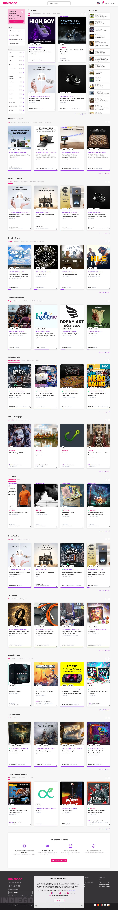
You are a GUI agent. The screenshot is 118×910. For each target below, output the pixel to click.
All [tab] (29, 13)
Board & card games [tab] (14, 360)
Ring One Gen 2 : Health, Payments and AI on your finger (97, 216)
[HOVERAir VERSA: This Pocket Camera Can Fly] (41, 79)
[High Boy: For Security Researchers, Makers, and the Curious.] (41, 30)
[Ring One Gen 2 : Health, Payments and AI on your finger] (72, 79)
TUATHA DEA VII (41, 274)
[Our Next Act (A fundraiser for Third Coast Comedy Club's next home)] (19, 257)
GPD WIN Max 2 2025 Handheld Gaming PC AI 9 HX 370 (45, 157)
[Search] (49, 3)
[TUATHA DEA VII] (46, 257)
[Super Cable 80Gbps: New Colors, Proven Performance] (46, 614)
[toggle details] (55, 61)
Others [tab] (37, 360)
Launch (16, 21)
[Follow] (37, 447)
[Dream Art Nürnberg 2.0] (72, 316)
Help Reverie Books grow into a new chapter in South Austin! (46, 336)
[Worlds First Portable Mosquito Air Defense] (72, 137)
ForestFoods (92, 334)
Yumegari (91, 632)
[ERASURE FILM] (46, 495)
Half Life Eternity (94, 274)
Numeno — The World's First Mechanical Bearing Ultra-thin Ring (19, 634)
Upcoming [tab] (16, 181)
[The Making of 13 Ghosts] (19, 435)
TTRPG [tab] (23, 360)
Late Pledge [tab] (33, 181)
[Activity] (103, 3)
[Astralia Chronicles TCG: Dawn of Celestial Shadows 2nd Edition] (46, 376)
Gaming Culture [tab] (56, 13)
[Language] (98, 3)
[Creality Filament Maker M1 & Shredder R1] (19, 137)
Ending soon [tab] (40, 181)
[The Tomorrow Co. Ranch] (19, 316)
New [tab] (18, 479)
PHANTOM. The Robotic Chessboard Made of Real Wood (97, 157)
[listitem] (16, 53)
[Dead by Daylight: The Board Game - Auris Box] (19, 376)
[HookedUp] (72, 435)
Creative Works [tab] (46, 13)
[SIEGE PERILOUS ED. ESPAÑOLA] (72, 495)
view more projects (80, 114)
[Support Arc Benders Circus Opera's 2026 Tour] (72, 614)
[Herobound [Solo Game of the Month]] (98, 376)
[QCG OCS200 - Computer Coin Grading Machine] (72, 197)
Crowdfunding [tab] (24, 181)
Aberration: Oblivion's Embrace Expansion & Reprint (95, 514)
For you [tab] (10, 181)
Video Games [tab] (30, 360)
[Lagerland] (46, 435)
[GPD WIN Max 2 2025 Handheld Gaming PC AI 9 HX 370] (46, 137)
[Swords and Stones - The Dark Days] (72, 376)
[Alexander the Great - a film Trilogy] (98, 435)
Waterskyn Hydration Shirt (18, 512)
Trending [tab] (10, 539)
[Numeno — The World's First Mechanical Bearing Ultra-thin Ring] (19, 614)
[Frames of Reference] (72, 257)
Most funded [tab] (18, 539)
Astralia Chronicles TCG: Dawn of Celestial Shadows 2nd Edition (45, 395)
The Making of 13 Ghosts (18, 453)
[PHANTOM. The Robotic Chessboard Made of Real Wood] (98, 137)
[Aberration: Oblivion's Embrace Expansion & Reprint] (98, 495)
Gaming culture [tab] (48, 122)
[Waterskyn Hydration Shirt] (19, 495)
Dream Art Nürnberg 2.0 (70, 334)
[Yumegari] (98, 614)
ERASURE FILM (40, 512)
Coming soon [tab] (12, 479)
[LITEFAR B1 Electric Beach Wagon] (46, 197)
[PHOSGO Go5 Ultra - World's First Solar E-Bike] (72, 30)
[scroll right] (84, 14)
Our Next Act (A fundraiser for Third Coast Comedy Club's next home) (18, 276)
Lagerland (39, 453)
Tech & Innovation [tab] (36, 13)
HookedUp (65, 453)
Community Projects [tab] (37, 122)
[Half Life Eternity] (98, 257)
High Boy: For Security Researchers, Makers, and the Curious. (39, 52)
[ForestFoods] (98, 316)
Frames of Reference (69, 274)
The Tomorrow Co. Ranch (18, 334)
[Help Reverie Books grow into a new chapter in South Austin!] (46, 316)
